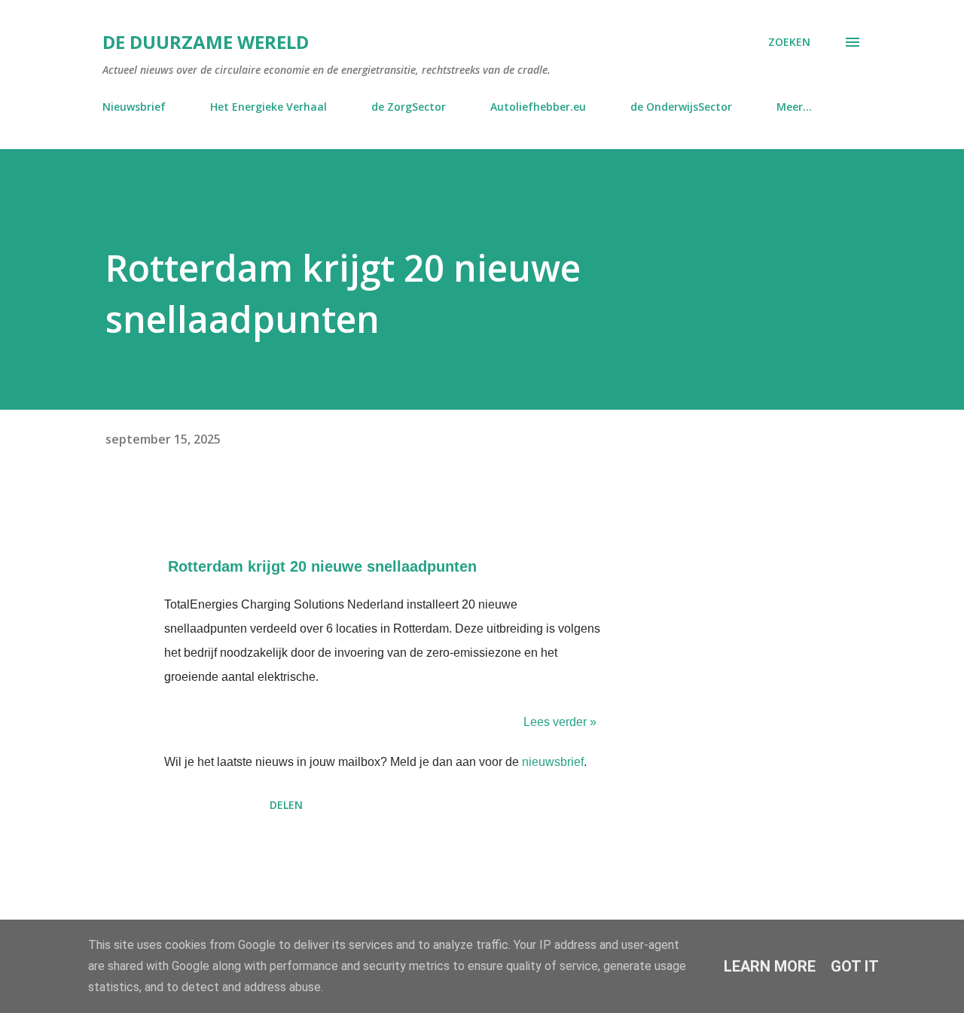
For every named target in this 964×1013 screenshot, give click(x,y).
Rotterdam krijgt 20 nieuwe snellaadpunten (322, 566)
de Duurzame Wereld (205, 41)
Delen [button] (286, 805)
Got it (855, 966)
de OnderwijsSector (681, 106)
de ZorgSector (408, 106)
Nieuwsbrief (134, 106)
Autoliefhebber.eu (538, 106)
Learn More (770, 966)
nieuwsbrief (553, 761)
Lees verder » (559, 722)
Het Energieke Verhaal (268, 106)
